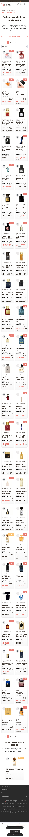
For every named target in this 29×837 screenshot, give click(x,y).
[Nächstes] (27, 769)
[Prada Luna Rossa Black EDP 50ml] (21, 198)
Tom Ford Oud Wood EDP (7, 266)
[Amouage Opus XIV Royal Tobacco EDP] (7, 368)
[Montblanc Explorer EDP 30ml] (7, 567)
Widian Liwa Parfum (6, 407)
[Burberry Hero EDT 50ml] (7, 339)
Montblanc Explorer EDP (6, 577)
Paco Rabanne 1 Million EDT (7, 664)
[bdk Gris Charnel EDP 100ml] (21, 511)
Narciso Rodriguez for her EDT (7, 606)
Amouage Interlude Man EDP (7, 693)
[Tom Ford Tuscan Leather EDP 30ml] (7, 198)
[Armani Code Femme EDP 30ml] (21, 426)
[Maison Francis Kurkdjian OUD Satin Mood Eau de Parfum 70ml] (7, 283)
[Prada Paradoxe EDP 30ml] (21, 83)
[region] (14, 769)
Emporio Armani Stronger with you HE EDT (21, 721)
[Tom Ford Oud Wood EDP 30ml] (7, 256)
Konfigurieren (15, 831)
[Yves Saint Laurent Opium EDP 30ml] (7, 625)
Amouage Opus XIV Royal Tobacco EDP (7, 378)
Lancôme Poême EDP (20, 548)
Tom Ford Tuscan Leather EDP (6, 208)
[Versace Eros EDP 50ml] (21, 310)
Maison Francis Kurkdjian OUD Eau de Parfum (21, 664)
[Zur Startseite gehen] (7, 4)
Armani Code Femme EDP (21, 436)
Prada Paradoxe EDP (21, 93)
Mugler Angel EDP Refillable (21, 606)
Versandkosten (5, 801)
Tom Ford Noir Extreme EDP (7, 465)
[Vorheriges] (2, 769)
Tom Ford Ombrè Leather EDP (20, 293)
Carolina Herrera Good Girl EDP (21, 150)
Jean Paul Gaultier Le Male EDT (6, 179)
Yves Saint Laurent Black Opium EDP (7, 237)
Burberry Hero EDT (7, 349)
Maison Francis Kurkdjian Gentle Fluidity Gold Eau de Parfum (21, 492)
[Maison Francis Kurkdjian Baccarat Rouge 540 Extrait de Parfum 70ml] (7, 310)
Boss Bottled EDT (20, 237)
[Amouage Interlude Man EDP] (7, 682)
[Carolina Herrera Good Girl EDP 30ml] (21, 139)
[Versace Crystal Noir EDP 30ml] (21, 682)
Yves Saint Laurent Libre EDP (21, 378)
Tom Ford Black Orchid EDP (6, 521)
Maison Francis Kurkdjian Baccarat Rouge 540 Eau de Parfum (7, 123)
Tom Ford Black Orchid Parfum (20, 465)
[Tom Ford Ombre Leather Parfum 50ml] (21, 169)
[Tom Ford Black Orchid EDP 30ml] (7, 511)
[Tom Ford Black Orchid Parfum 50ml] (21, 455)
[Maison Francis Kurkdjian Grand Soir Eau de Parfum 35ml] (21, 256)
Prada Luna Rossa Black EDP (20, 208)
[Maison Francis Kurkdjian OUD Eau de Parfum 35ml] (21, 654)
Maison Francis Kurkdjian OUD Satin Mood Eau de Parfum (7, 293)
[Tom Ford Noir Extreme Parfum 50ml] (7, 711)
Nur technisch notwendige (15, 828)
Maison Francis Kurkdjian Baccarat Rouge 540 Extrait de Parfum (7, 320)
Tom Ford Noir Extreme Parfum (7, 721)
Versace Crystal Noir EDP (20, 693)
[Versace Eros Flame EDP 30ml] (7, 426)
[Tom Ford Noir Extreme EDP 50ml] (7, 455)
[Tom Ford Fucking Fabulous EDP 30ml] (21, 112)
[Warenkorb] (18, 4)
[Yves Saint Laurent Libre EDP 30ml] (21, 368)
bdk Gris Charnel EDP (20, 521)
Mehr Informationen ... (20, 825)
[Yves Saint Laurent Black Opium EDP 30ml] (7, 227)
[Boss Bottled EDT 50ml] (21, 227)
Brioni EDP (19, 577)
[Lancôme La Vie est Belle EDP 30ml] (7, 54)
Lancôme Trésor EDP (6, 93)
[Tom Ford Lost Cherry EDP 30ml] (21, 54)
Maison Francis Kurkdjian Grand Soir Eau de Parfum (21, 266)
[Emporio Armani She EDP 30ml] (21, 397)
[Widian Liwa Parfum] (7, 397)
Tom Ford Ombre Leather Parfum (19, 179)
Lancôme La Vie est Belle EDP (6, 65)
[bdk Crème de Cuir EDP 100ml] (7, 538)
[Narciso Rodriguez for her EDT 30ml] (7, 596)
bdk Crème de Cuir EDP (7, 548)
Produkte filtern (15, 36)
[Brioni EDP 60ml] (21, 567)
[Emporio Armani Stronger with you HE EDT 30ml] (21, 711)
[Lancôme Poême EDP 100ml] (21, 538)
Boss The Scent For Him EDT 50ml (14, 770)
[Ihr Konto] (21, 4)
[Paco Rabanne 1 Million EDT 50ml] (7, 654)
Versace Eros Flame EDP (7, 436)
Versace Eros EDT (20, 349)
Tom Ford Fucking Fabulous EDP (21, 123)
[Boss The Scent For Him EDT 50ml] (14, 761)
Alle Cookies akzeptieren (15, 835)
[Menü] (27, 4)
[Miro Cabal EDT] (7, 139)
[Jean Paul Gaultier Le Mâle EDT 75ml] (7, 169)
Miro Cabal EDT (6, 150)
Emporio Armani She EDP (20, 407)
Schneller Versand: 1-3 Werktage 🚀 (16, 1)
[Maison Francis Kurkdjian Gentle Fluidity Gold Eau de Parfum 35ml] (21, 482)
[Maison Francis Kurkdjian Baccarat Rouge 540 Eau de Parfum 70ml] (7, 112)
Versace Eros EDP (20, 320)
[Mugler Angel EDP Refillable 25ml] (21, 596)
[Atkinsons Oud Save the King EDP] (21, 625)
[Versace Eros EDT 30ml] (21, 339)
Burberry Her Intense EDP (6, 492)
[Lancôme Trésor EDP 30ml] (7, 83)
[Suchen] (24, 4)
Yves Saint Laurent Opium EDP (6, 635)
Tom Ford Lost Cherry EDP (21, 65)
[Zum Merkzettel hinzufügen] (3, 52)
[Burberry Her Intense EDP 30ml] (7, 482)
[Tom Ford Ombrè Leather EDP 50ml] (21, 283)
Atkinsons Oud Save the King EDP (21, 635)
